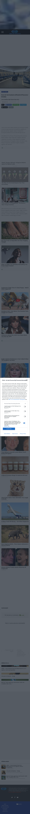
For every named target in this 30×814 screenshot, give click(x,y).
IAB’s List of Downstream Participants (16, 399)
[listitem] (15, 403)
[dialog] (15, 407)
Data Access (15, 433)
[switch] (25, 406)
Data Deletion (7, 433)
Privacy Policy (23, 433)
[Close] (27, 380)
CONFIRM (9, 428)
